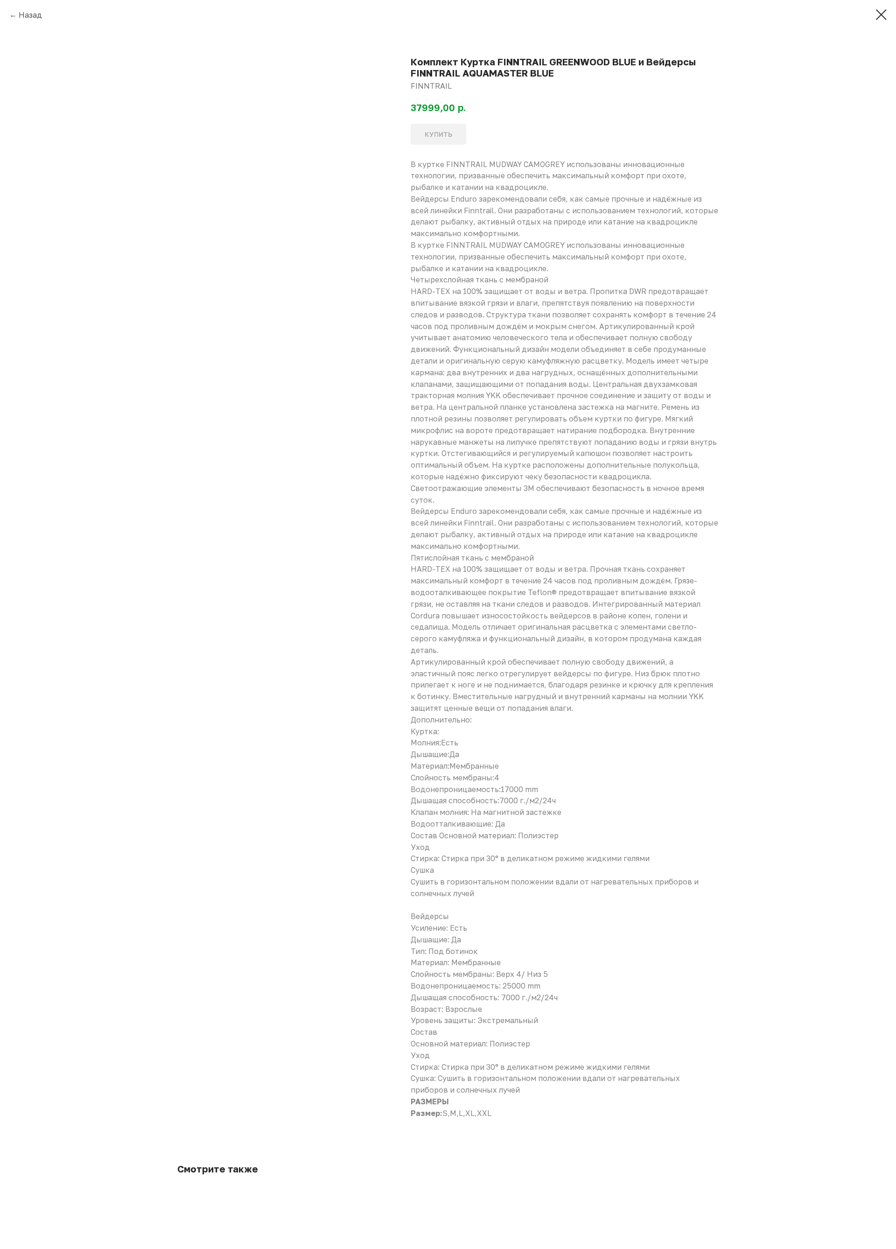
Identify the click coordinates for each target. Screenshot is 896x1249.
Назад (30, 15)
